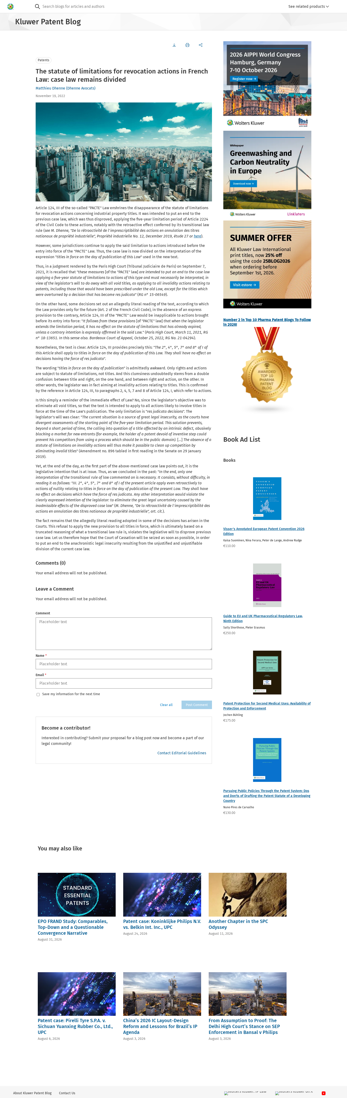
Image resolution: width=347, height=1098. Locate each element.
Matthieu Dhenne (50, 88)
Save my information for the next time (71, 694)
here (197, 236)
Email (41, 675)
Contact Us (67, 1093)
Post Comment (197, 705)
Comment (43, 613)
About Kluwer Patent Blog (32, 1093)
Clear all (166, 705)
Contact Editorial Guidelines (181, 753)
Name (41, 656)
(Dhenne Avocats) (80, 88)
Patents (43, 60)
